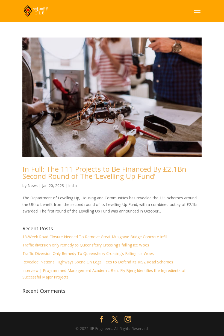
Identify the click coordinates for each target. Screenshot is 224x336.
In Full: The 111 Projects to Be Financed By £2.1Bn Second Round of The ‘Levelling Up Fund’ (104, 172)
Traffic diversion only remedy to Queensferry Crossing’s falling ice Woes (85, 245)
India (72, 185)
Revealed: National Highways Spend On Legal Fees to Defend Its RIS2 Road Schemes (97, 262)
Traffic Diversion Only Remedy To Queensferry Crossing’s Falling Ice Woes (88, 253)
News (33, 185)
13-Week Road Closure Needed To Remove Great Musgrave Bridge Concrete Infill (94, 236)
